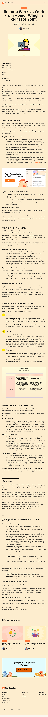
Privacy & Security (6, 698)
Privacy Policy (5, 702)
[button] (45, 3)
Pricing (3, 694)
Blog (23, 694)
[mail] (9, 80)
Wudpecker (37, 162)
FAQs (3, 704)
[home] (9, 3)
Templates (24, 696)
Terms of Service (6, 700)
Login (3, 696)
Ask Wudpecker (42, 694)
